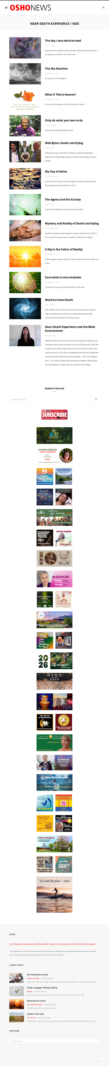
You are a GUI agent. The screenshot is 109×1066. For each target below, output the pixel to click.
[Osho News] (30, 7)
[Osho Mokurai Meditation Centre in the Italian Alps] (63, 484)
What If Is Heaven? (60, 94)
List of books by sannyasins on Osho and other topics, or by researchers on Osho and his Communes (52, 944)
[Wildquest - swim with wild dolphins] (45, 810)
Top (98, 1061)
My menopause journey (37, 974)
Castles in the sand (35, 1014)
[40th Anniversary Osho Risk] (54, 525)
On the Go (31, 1018)
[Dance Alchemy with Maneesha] (54, 750)
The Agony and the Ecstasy (63, 199)
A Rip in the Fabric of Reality (64, 249)
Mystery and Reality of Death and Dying (72, 223)
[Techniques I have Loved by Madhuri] (54, 769)
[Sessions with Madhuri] (54, 586)
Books (30, 992)
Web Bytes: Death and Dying (64, 143)
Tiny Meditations (34, 1005)
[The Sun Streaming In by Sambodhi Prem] (54, 709)
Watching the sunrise (36, 1000)
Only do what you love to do (64, 120)
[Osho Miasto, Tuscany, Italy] (54, 668)
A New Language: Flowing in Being (42, 987)
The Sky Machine (56, 68)
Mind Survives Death (59, 300)
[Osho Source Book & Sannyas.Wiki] (63, 730)
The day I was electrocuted (63, 40)
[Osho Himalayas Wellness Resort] (54, 627)
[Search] (101, 7)
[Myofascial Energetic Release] (63, 872)
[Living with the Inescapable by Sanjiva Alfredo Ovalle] (63, 648)
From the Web (33, 978)
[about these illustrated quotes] (54, 912)
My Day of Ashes (56, 171)
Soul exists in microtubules (63, 277)
